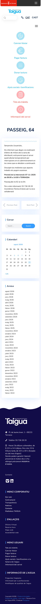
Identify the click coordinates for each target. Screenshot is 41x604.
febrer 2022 (10, 393)
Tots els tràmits (20, 102)
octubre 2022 (10, 379)
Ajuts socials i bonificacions (21, 87)
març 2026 (9, 305)
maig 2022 (9, 387)
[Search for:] (15, 226)
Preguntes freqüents (13, 578)
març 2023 (9, 365)
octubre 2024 (10, 334)
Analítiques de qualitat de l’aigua (18, 583)
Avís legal (21, 598)
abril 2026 (9, 303)
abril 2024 (9, 342)
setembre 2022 (11, 382)
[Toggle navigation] (36, 26)
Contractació (10, 500)
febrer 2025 (10, 328)
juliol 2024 (9, 336)
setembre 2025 (11, 317)
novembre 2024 (11, 331)
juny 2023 (9, 356)
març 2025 (9, 325)
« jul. (6, 274)
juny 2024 (9, 339)
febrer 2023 (10, 368)
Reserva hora (10, 527)
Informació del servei (20, 116)
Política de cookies (11, 598)
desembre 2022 (11, 373)
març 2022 (9, 390)
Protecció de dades (24, 596)
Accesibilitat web (12, 533)
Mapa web (9, 530)
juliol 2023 (9, 353)
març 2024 (9, 345)
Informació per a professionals (17, 581)
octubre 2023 (10, 351)
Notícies (8, 505)
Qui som (8, 497)
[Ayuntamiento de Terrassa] (8, 3)
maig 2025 (9, 322)
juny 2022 (9, 384)
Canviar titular (20, 43)
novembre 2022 (11, 376)
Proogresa (26, 600)
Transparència (11, 503)
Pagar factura (20, 58)
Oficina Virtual (11, 525)
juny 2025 (9, 320)
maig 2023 (9, 359)
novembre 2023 (11, 348)
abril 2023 (9, 362)
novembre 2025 (11, 314)
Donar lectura (20, 72)
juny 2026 (9, 297)
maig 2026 (9, 300)
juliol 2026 (9, 294)
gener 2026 (9, 311)
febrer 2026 (10, 308)
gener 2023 (9, 370)
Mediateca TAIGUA (12, 511)
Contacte (8, 475)
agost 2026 (9, 291)
